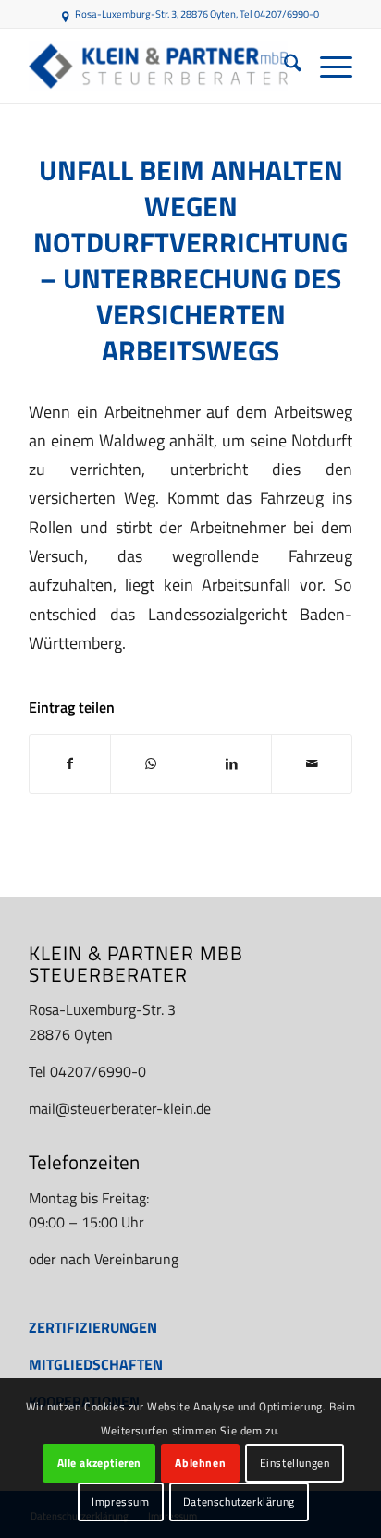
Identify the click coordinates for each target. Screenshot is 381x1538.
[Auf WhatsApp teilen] (150, 763)
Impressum (120, 1501)
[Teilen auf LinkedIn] (231, 763)
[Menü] (326, 66)
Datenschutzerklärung (239, 1501)
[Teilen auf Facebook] (70, 763)
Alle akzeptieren (99, 1462)
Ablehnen (200, 1462)
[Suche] (283, 66)
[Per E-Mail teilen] (311, 763)
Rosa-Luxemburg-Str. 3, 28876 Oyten (155, 13)
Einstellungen (295, 1462)
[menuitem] (283, 66)
